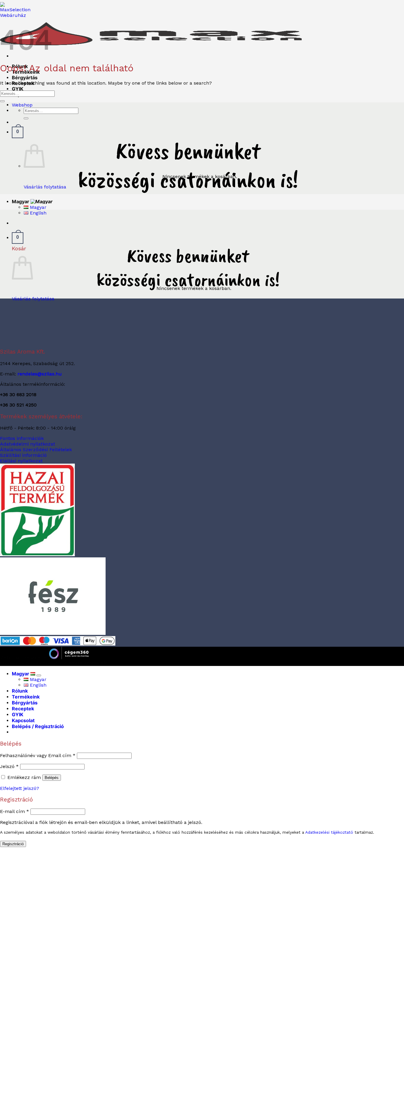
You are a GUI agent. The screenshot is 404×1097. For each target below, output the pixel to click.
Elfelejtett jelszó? (19, 788)
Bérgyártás (25, 77)
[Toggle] (38, 675)
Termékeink (26, 697)
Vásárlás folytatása (45, 187)
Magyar (21, 201)
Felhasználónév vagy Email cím (37, 755)
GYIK (17, 89)
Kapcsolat (23, 720)
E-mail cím (14, 811)
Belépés (52, 777)
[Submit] (26, 118)
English (37, 213)
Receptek (23, 709)
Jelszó (9, 766)
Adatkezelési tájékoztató (329, 832)
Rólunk (20, 691)
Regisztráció (13, 844)
